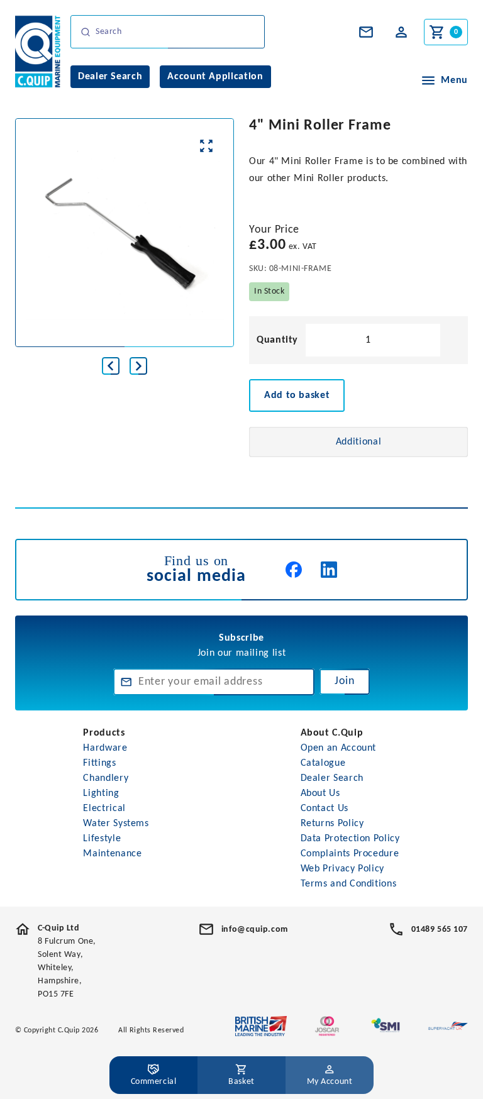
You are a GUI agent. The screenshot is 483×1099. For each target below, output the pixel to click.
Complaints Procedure (350, 854)
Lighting (101, 793)
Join (345, 681)
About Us (320, 793)
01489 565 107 (439, 929)
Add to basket (297, 395)
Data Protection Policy (350, 839)
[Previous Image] (110, 366)
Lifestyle (102, 839)
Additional (358, 442)
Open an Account (339, 748)
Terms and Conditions (349, 884)
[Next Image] (138, 366)
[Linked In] (328, 569)
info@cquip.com (254, 929)
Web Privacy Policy (343, 869)
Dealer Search (332, 778)
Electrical (104, 809)
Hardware (105, 748)
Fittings (99, 763)
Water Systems (115, 824)
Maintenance (112, 854)
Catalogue (323, 763)
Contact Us (324, 809)
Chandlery (105, 778)
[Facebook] (293, 569)
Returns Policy (332, 824)
